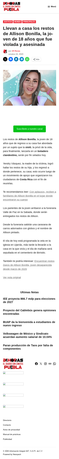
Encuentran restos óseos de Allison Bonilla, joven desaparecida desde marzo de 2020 (28, 265)
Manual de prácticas (12, 434)
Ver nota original (12, 277)
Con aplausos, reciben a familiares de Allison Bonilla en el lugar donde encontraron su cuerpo (29, 195)
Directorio (7, 420)
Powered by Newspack (12, 454)
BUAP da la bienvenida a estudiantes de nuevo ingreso (29, 324)
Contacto (7, 425)
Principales (29, 22)
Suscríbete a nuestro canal (30, 129)
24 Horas (16, 51)
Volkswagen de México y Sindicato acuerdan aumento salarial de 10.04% (27, 335)
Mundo (17, 22)
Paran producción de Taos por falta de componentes (28, 347)
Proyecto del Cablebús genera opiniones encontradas (29, 312)
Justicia (8, 22)
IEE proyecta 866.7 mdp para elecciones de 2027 (29, 300)
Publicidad (7, 439)
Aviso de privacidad (11, 430)
